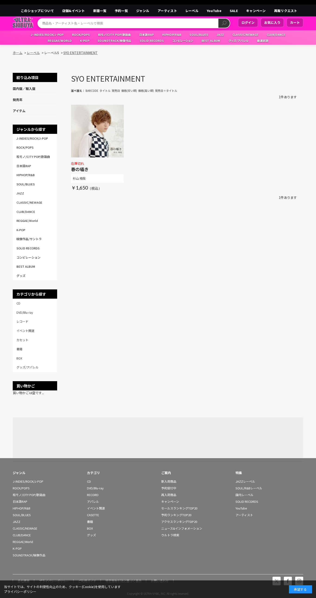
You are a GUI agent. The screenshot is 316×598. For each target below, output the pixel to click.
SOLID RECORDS (246, 502)
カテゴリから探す (31, 294)
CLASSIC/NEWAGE (25, 528)
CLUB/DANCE (22, 535)
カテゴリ (93, 472)
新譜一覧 (99, 10)
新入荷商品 (168, 481)
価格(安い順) (129, 90)
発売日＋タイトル (166, 90)
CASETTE (93, 515)
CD (89, 481)
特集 (238, 472)
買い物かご (25, 386)
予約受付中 (168, 488)
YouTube (214, 10)
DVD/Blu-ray (95, 488)
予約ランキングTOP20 (176, 515)
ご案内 (166, 472)
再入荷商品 (168, 495)
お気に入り (272, 22)
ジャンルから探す (31, 129)
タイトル (105, 90)
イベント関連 (96, 508)
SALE (234, 10)
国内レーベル (244, 495)
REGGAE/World (23, 542)
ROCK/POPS (21, 488)
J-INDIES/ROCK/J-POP (28, 481)
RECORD (93, 495)
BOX (90, 528)
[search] (224, 23)
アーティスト (167, 10)
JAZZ (16, 522)
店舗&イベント (73, 10)
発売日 (116, 90)
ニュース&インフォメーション (181, 528)
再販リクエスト (285, 10)
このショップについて (37, 10)
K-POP (17, 548)
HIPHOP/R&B (21, 508)
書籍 (90, 522)
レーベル (191, 10)
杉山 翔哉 (79, 178)
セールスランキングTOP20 (179, 508)
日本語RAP (20, 502)
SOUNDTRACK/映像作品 (29, 555)
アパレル (93, 502)
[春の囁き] (97, 131)
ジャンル (142, 10)
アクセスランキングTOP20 (179, 522)
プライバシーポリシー (20, 591)
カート (295, 22)
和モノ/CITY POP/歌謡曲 (29, 495)
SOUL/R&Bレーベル (248, 488)
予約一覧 (121, 10)
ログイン (248, 22)
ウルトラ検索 (170, 535)
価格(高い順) (146, 90)
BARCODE (92, 90)
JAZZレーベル (245, 481)
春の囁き (80, 169)
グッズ (91, 535)
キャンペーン (256, 10)
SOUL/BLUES (22, 515)
